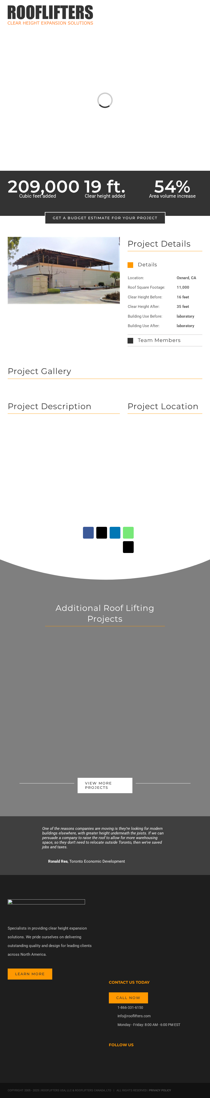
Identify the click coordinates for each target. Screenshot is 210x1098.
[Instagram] (131, 1059)
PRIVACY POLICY (159, 1090)
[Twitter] (117, 1059)
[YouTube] (124, 1059)
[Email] (128, 547)
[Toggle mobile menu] (200, 14)
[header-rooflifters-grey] (46, 901)
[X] (101, 533)
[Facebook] (88, 533)
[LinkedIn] (115, 533)
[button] (165, 264)
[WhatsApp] (128, 533)
